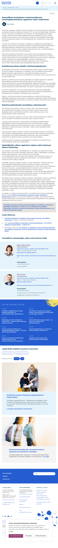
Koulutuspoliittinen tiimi (41, 248)
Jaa (22, 358)
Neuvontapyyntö (7, 473)
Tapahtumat (5, 479)
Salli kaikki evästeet (16, 535)
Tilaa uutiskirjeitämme (41, 495)
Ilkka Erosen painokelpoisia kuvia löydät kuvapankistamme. (34, 285)
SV (46, 3)
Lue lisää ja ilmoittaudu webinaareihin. (20, 409)
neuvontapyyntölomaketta (25, 494)
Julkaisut (5, 476)
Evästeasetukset (40, 535)
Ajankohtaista (11, 7)
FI (42, 3)
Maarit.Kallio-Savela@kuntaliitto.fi (26, 252)
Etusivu (4, 7)
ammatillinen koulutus (21, 353)
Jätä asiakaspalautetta (24, 496)
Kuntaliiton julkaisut (41, 492)
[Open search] (37, 3)
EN (49, 3)
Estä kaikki (28, 535)
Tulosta (17, 358)
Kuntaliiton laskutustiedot (8, 499)
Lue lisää (46, 456)
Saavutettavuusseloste (25, 507)
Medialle (21, 504)
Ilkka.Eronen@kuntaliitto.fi (24, 282)
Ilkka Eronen (21, 274)
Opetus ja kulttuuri (7, 353)
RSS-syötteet (39, 493)
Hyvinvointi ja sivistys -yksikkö (25, 248)
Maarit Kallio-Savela (23, 245)
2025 (17, 7)
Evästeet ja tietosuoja (41, 490)
